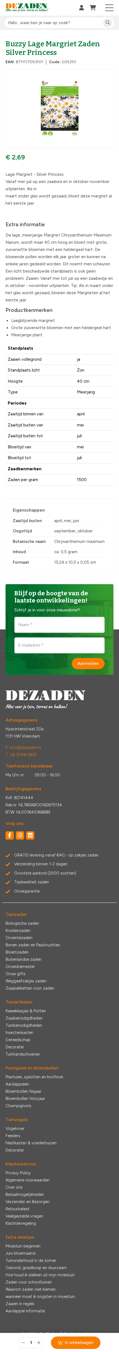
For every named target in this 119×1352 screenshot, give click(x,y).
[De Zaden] (27, 7)
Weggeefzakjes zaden (26, 981)
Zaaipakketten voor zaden (30, 988)
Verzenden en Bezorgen (28, 1201)
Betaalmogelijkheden (25, 1194)
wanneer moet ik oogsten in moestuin (40, 1296)
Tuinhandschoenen (23, 1054)
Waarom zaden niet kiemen (31, 1289)
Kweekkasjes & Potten (26, 1010)
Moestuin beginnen (23, 1246)
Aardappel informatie (25, 1310)
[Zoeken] (107, 22)
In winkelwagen (79, 1342)
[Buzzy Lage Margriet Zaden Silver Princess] (59, 108)
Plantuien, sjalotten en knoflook (34, 1076)
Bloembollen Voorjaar (25, 1098)
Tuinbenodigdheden (24, 1025)
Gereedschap (18, 1039)
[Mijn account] (81, 7)
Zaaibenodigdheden (24, 1018)
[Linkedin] (30, 835)
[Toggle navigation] (109, 7)
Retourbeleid (17, 1208)
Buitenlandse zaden (24, 959)
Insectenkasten (19, 1032)
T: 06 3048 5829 (21, 754)
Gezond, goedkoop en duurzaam (36, 1267)
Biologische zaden (22, 923)
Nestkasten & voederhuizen (31, 1142)
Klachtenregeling (21, 1223)
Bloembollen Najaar (24, 1091)
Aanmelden (88, 663)
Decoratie (15, 1047)
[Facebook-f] (10, 835)
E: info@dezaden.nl (23, 747)
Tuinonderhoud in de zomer (31, 1260)
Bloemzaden (17, 952)
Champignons (18, 1105)
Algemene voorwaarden (28, 1180)
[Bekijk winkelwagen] (93, 7)
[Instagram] (20, 835)
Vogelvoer (15, 1128)
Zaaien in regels (20, 1303)
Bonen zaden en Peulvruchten (33, 944)
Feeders (13, 1135)
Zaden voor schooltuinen (29, 1282)
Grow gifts (15, 973)
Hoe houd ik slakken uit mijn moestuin (40, 1274)
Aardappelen (17, 1084)
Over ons (14, 1187)
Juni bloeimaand (20, 1253)
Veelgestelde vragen (24, 1216)
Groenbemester (20, 966)
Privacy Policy (18, 1172)
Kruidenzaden (18, 930)
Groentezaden (19, 937)
